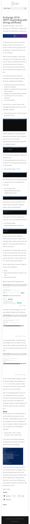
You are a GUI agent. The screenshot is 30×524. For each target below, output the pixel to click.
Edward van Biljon (9, 26)
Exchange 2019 (22, 31)
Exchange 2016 (22, 28)
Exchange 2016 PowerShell (10, 31)
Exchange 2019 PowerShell (10, 28)
